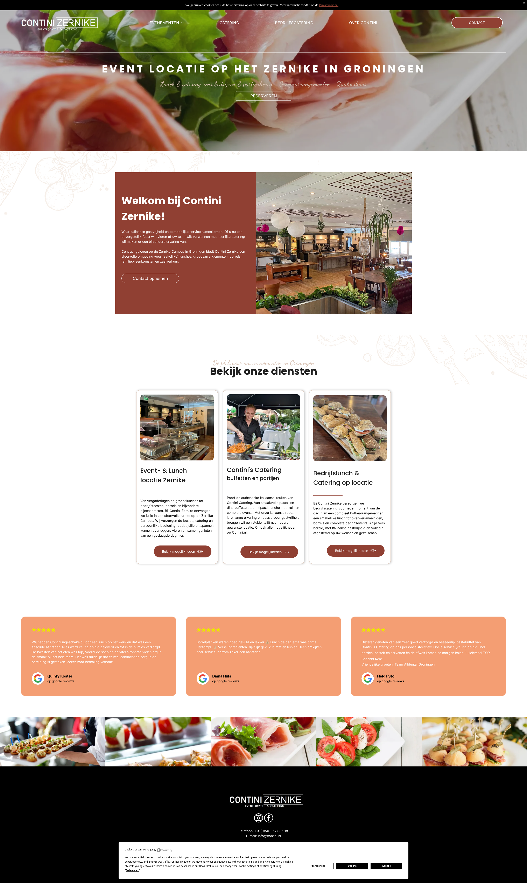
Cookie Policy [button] (206, 866)
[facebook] (268, 818)
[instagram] (258, 818)
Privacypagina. (328, 5)
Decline (352, 865)
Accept (386, 865)
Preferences (317, 865)
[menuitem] (167, 22)
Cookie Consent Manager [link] (139, 849)
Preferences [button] (132, 870)
